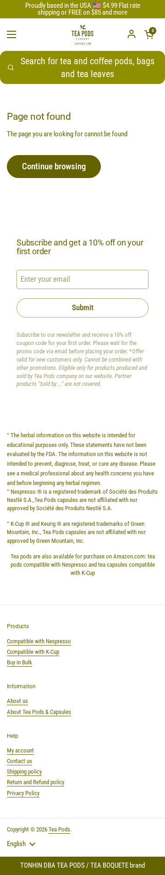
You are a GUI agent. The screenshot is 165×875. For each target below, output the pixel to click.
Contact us (19, 761)
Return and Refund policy (35, 782)
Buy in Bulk (19, 662)
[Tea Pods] (82, 34)
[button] (149, 34)
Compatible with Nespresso (39, 641)
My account (20, 750)
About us (17, 700)
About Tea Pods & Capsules (39, 711)
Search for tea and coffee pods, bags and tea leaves (87, 67)
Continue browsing (54, 166)
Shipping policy (24, 771)
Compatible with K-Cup (33, 651)
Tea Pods (59, 829)
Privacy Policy (23, 793)
